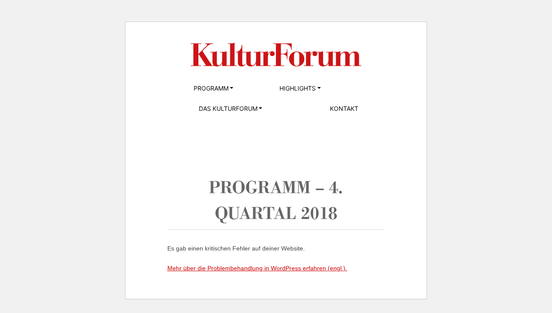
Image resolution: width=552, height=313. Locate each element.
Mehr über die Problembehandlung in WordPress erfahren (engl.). (257, 268)
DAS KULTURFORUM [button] (228, 108)
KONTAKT (344, 108)
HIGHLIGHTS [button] (297, 88)
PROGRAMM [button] (211, 88)
